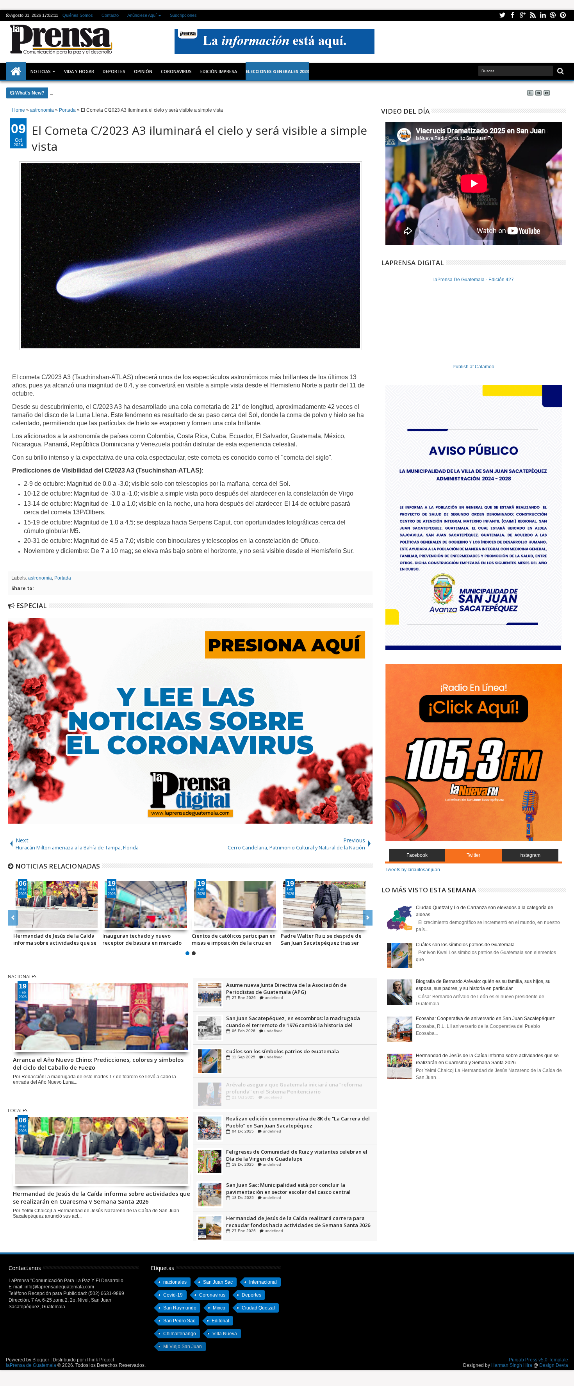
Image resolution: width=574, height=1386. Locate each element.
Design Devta (553, 1365)
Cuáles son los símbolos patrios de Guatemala (282, 1084)
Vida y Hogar (79, 71)
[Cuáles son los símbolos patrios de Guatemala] (209, 1094)
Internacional (263, 1282)
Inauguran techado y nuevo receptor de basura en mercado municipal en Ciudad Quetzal (142, 939)
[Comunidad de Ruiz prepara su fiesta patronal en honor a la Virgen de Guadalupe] (209, 994)
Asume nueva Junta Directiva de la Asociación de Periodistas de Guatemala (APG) (286, 1022)
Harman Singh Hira (511, 1365)
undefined (272, 997)
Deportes (114, 71)
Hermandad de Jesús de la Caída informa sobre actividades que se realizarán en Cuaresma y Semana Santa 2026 (55, 939)
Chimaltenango (179, 1333)
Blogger (40, 1360)
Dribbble (553, 15)
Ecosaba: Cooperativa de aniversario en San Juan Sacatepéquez (485, 1018)
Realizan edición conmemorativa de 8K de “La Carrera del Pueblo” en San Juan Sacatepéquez (298, 1155)
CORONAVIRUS (176, 71)
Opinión (143, 71)
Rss (533, 15)
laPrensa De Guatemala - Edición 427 (473, 279)
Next (13, 918)
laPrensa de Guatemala (31, 1365)
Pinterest (563, 15)
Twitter (502, 15)
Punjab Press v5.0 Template (538, 1360)
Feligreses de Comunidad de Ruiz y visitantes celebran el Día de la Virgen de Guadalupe (296, 1188)
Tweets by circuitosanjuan (412, 869)
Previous (368, 918)
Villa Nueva (224, 1333)
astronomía (40, 578)
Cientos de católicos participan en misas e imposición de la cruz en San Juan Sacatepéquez (234, 939)
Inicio (16, 71)
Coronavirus (212, 1295)
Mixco (219, 1308)
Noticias (40, 71)
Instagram (529, 855)
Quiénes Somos (78, 15)
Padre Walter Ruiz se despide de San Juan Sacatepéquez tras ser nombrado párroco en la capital (321, 939)
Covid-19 (173, 1295)
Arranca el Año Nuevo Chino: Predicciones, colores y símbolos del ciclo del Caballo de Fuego (160, 92)
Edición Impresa (218, 71)
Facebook (512, 15)
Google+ (522, 15)
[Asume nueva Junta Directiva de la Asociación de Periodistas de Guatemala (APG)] (209, 1028)
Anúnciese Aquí (142, 15)
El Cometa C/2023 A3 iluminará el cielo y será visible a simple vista (199, 138)
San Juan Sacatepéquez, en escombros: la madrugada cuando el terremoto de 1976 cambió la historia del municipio (293, 1055)
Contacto (110, 15)
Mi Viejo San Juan (182, 1346)
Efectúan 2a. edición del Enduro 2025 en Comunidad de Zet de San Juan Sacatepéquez (299, 1122)
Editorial (220, 1321)
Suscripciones (183, 15)
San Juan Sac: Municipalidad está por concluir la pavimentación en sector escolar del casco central (288, 1222)
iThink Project (99, 1360)
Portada (62, 578)
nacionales (175, 1282)
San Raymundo (179, 1308)
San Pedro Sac (179, 1321)
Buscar (560, 71)
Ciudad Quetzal (258, 1308)
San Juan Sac (218, 1282)
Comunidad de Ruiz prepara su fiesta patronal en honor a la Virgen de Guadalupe (297, 988)
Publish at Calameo (473, 366)
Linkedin (543, 15)
